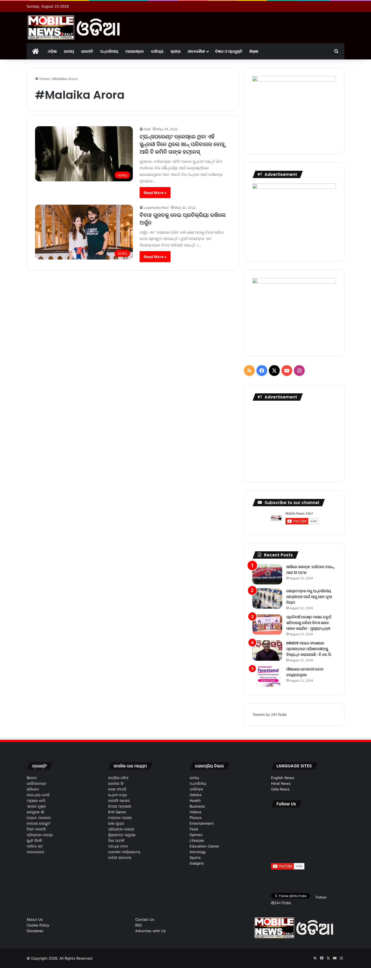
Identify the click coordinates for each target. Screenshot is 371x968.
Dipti (147, 129)
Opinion (196, 835)
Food (194, 829)
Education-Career (204, 846)
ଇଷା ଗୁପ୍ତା (116, 823)
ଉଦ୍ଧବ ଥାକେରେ (39, 817)
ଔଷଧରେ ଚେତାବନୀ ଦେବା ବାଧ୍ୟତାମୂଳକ (304, 672)
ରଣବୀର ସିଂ (116, 783)
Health (195, 800)
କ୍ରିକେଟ (33, 789)
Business (197, 806)
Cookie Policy (38, 925)
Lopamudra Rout (156, 207)
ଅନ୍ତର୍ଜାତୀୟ (109, 51)
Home (43, 79)
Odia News (280, 789)
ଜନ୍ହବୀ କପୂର (117, 795)
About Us (35, 919)
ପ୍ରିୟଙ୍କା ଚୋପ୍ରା (40, 835)
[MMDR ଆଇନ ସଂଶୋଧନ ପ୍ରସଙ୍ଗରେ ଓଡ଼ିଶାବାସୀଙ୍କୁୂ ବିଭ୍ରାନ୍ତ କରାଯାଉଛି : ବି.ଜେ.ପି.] (267, 650)
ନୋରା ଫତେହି (117, 789)
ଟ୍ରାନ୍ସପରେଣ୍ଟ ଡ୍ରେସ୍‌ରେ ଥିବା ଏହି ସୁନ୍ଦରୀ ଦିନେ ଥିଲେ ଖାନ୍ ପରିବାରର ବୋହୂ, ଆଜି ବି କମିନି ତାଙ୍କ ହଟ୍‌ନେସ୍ (183, 144)
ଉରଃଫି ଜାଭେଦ (119, 800)
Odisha (195, 795)
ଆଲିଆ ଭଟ (35, 846)
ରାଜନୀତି (87, 51)
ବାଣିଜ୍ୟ (157, 51)
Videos (195, 812)
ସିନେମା (32, 778)
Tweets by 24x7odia (269, 714)
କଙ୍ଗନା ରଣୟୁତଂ (39, 823)
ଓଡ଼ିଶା (52, 51)
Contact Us (144, 919)
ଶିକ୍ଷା (253, 51)
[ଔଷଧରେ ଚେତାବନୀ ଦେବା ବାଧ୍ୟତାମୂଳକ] (267, 676)
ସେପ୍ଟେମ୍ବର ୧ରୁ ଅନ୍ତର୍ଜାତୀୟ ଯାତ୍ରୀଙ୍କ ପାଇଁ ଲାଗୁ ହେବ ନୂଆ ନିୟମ (309, 596)
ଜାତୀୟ (69, 51)
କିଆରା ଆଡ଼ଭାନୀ (119, 806)
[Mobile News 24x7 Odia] (74, 27)
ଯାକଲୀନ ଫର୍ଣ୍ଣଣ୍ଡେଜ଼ (124, 852)
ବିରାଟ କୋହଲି (36, 829)
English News (282, 778)
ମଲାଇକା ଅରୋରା (120, 817)
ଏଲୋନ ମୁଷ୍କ (36, 806)
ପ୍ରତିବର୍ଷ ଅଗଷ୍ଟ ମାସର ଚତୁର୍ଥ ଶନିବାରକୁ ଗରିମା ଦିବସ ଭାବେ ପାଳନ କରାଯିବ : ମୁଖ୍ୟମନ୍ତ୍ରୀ (308, 622)
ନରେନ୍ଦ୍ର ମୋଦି (38, 795)
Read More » (155, 192)
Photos (196, 817)
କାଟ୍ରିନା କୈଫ (118, 778)
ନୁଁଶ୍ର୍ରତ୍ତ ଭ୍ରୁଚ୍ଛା (122, 835)
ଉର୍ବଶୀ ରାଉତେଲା (119, 857)
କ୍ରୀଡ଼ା (176, 51)
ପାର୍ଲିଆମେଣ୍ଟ (36, 783)
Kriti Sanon (117, 812)
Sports (195, 857)
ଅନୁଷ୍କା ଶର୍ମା (36, 800)
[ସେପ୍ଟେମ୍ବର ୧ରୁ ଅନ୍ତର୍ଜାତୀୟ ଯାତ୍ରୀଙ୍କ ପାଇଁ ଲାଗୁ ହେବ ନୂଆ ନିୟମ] (267, 598)
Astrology (198, 852)
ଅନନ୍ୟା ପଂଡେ (118, 846)
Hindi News (281, 783)
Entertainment (202, 823)
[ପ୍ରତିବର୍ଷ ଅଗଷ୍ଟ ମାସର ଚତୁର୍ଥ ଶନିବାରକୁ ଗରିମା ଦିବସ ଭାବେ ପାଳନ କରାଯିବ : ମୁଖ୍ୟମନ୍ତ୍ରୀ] (267, 624)
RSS (138, 925)
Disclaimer (35, 931)
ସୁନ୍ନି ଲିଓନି (34, 840)
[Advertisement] (294, 440)
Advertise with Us (150, 931)
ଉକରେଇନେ (35, 852)
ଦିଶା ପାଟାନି (116, 840)
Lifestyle (197, 840)
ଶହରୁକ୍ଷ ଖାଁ (35, 812)
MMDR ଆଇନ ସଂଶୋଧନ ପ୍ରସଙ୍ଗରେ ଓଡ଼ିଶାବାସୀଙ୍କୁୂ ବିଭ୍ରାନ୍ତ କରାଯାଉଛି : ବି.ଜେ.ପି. (309, 648)
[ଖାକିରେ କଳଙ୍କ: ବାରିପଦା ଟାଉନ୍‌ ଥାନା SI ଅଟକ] (267, 574)
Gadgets (197, 863)
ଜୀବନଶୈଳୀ (196, 51)
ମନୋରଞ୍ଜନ (134, 51)
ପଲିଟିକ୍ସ (196, 789)
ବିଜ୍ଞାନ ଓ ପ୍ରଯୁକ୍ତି (228, 51)
